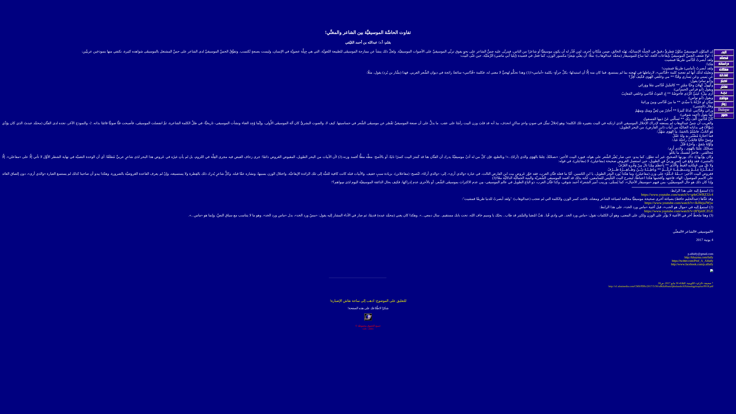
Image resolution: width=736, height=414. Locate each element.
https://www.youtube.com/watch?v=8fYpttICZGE (678, 211)
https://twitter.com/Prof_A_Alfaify (692, 260)
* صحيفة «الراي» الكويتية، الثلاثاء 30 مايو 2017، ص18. (685, 283)
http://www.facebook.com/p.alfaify (692, 264)
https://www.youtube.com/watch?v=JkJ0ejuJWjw (679, 203)
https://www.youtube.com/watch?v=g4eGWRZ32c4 (677, 194)
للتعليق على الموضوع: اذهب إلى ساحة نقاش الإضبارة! (368, 301)
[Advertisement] (368, 10)
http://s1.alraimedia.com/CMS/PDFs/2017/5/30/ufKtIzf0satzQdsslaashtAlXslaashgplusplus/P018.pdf (661, 286)
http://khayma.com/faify (698, 257)
